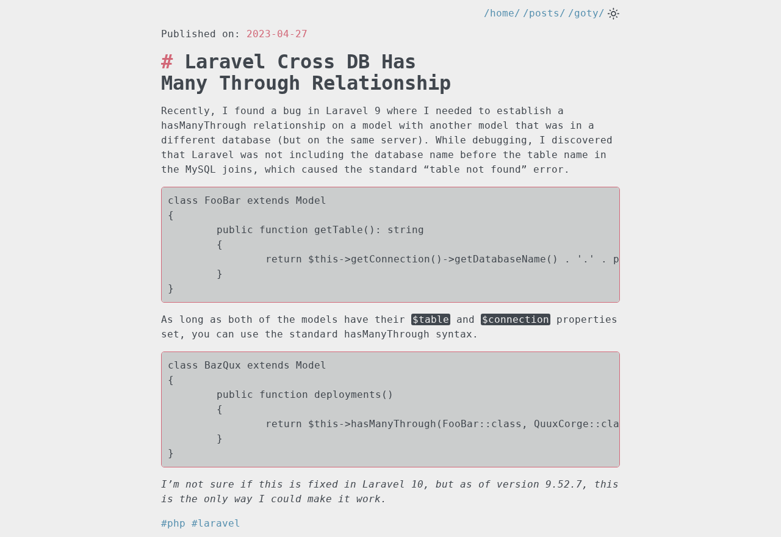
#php (176, 523)
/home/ (502, 13)
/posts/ (544, 13)
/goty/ (586, 13)
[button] (613, 13)
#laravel (216, 523)
